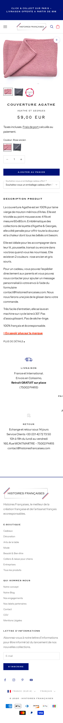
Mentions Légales (12, 620)
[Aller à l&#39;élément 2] (19, 92)
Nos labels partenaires (15, 603)
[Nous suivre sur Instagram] (13, 680)
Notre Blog (9, 592)
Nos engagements (13, 598)
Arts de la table (11, 542)
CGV (5, 614)
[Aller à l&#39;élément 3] (29, 92)
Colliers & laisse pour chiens (18, 558)
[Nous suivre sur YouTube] (31, 680)
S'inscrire (16, 667)
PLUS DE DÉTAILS (14, 341)
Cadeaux (8, 530)
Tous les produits (12, 570)
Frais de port (31, 127)
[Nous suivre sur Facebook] (5, 680)
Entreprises (9, 564)
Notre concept (10, 586)
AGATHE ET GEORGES (31, 111)
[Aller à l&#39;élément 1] (8, 91)
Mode (6, 547)
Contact (7, 609)
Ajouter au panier (31, 172)
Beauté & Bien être (13, 553)
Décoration (9, 536)
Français (46, 691)
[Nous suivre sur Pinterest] (22, 680)
